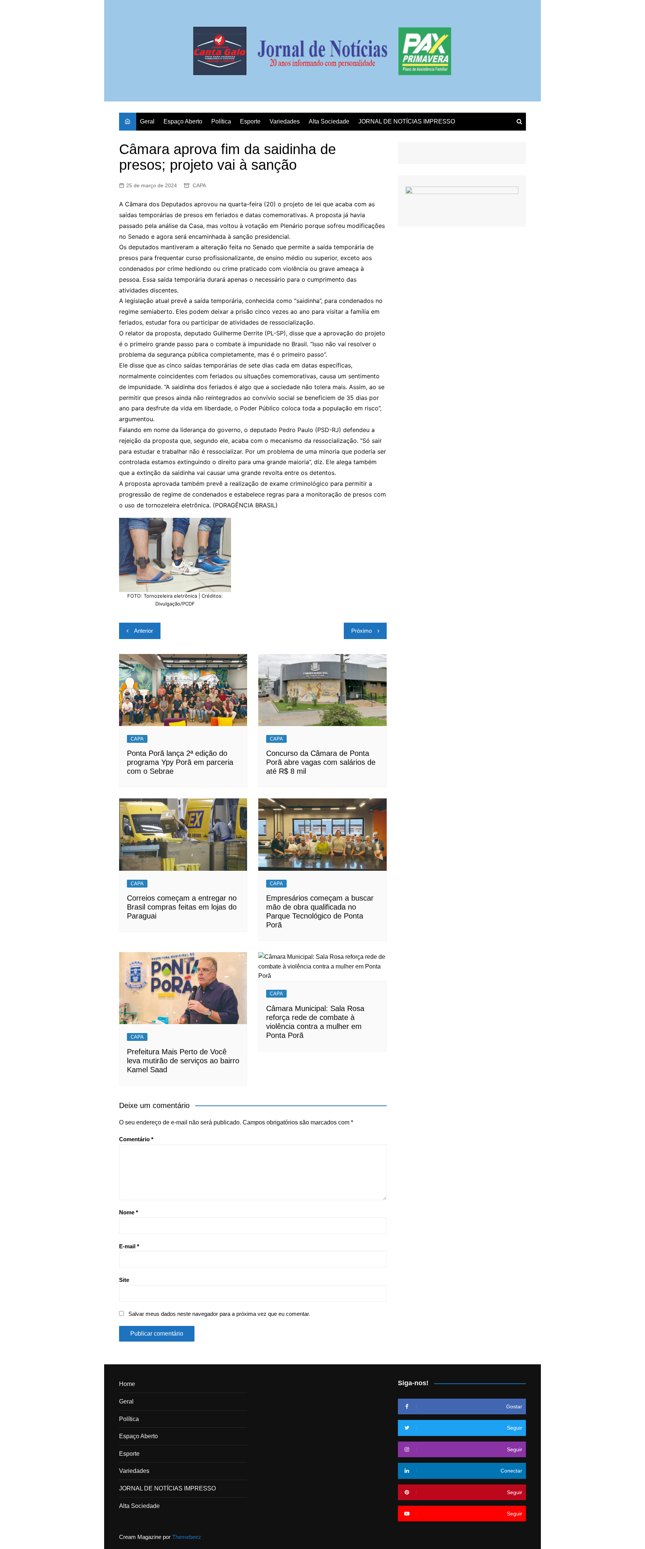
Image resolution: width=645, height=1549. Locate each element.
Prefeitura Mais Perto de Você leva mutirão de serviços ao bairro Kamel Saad (183, 1061)
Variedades (284, 121)
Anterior (143, 631)
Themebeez (186, 1537)
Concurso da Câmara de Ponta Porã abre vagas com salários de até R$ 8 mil (321, 762)
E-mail (129, 1246)
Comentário (136, 1139)
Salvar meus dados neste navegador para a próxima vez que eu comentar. (219, 1314)
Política (221, 121)
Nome (128, 1212)
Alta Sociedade (329, 121)
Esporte (250, 121)
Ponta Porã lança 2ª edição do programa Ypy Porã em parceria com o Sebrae (180, 762)
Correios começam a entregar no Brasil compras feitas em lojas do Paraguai (182, 907)
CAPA (199, 185)
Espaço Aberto (182, 121)
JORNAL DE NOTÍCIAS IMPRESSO (406, 121)
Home (127, 1384)
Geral (147, 121)
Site (124, 1280)
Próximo (361, 631)
